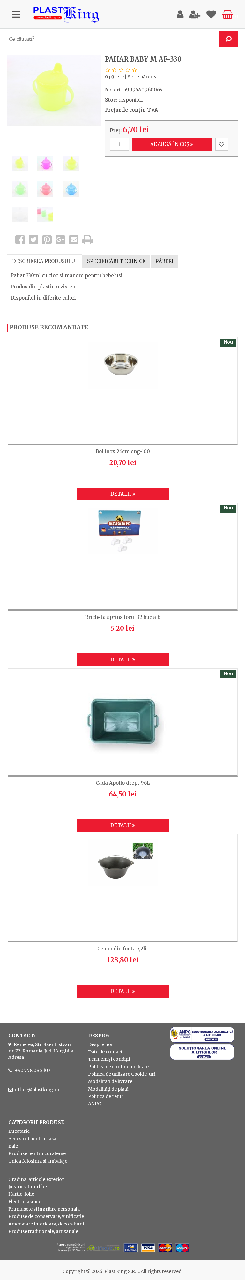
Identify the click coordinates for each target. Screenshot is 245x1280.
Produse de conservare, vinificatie (46, 1216)
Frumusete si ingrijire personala (44, 1209)
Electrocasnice (24, 1201)
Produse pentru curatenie (37, 1153)
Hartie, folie (21, 1194)
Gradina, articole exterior (36, 1179)
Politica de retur (105, 1096)
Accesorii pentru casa (32, 1139)
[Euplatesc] (122, 1253)
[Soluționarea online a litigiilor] (202, 1058)
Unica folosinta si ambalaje (37, 1161)
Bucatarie (19, 1131)
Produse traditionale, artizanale (43, 1231)
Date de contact (105, 1052)
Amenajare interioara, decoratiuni (46, 1224)
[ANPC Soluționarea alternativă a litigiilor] (202, 1041)
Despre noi (100, 1044)
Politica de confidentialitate (118, 1067)
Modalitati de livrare (110, 1081)
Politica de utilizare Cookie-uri (121, 1074)
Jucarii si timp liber (28, 1186)
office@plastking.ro (37, 1090)
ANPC (94, 1104)
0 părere (114, 77)
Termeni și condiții (109, 1059)
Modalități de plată (108, 1089)
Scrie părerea (143, 77)
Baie (13, 1146)
